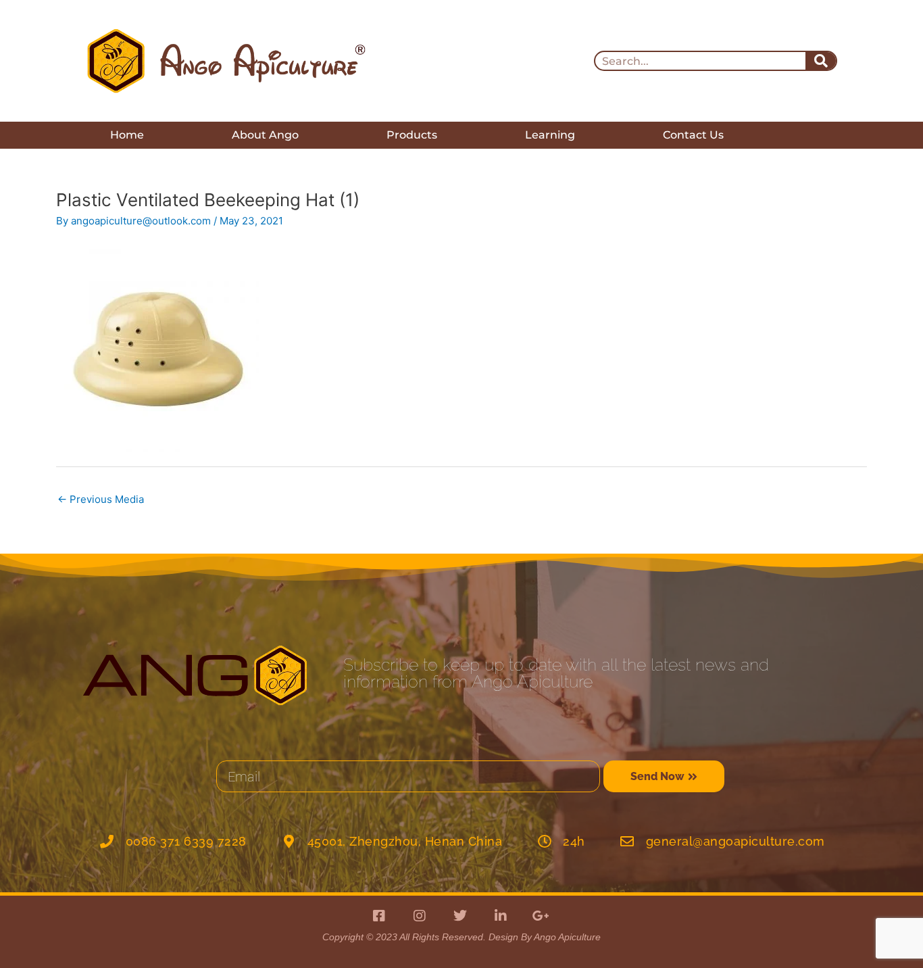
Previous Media (100, 499)
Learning (550, 134)
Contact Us (693, 134)
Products (411, 134)
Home (127, 134)
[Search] (820, 61)
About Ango (265, 134)
